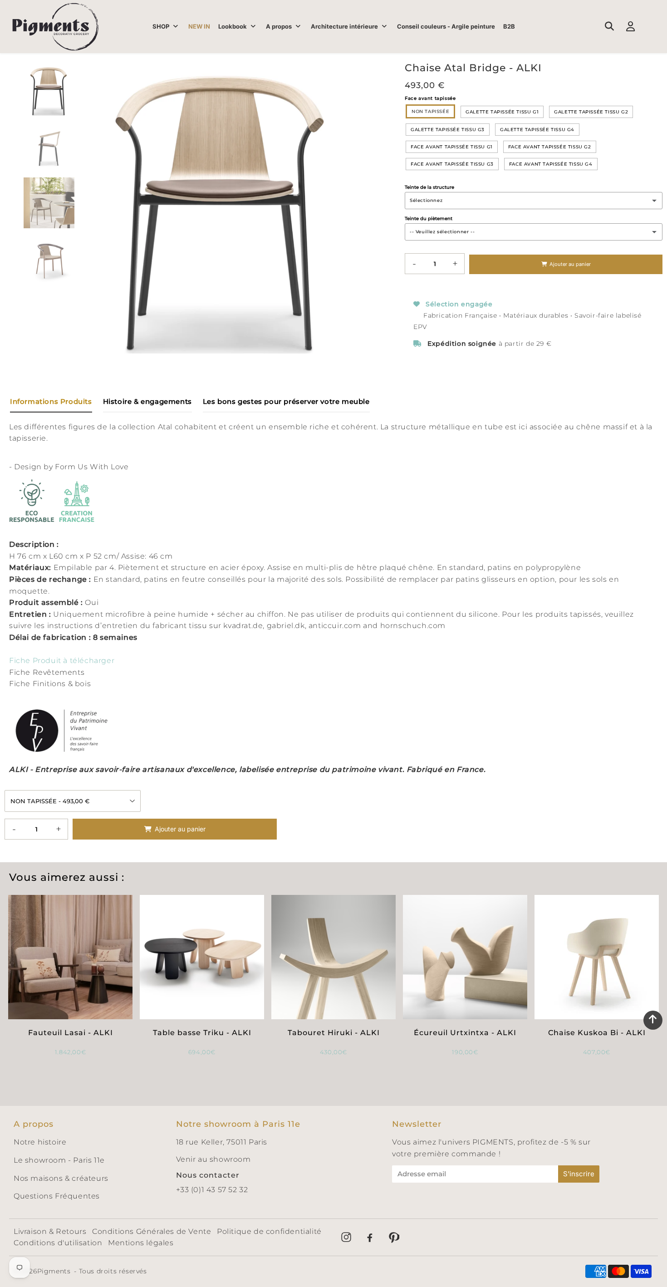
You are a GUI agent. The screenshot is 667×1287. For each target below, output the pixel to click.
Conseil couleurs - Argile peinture (446, 26)
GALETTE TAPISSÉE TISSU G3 (448, 130)
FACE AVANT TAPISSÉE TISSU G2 (549, 147)
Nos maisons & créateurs (61, 1178)
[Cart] (652, 26)
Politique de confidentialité (269, 1231)
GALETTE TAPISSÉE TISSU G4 (537, 130)
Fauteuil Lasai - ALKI (70, 1032)
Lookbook (232, 26)
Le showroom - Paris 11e (59, 1160)
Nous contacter (208, 1175)
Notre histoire (40, 1142)
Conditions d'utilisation (58, 1242)
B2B (509, 26)
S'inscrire (578, 1173)
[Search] (609, 26)
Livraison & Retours (50, 1231)
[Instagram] (346, 1237)
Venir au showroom (213, 1159)
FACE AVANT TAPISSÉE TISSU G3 (452, 164)
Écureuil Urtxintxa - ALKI (465, 1032)
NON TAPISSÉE (430, 111)
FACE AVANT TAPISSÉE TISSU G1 (452, 147)
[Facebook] (370, 1237)
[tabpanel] (49, 90)
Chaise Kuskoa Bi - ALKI (597, 1032)
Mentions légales (141, 1242)
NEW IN (199, 26)
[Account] (630, 26)
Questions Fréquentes (57, 1196)
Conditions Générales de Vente (151, 1231)
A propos (279, 26)
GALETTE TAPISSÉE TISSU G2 (591, 112)
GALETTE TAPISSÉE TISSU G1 (502, 112)
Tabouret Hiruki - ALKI (334, 1032)
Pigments (54, 1271)
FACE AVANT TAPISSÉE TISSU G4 (551, 164)
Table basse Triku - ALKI (202, 1032)
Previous (87, 203)
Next (357, 203)
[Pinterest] (393, 1237)
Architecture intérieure (344, 26)
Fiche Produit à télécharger (61, 660)
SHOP (160, 26)
